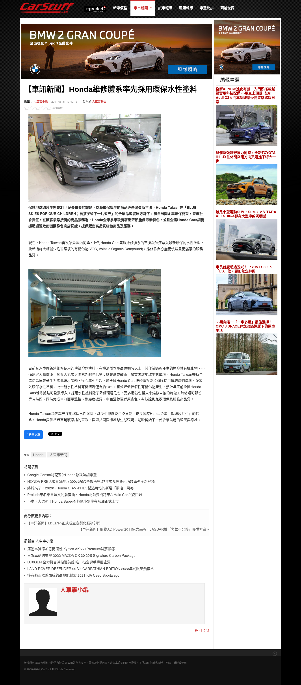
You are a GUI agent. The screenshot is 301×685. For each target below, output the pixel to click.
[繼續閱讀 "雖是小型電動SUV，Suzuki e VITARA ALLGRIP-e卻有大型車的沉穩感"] (246, 240)
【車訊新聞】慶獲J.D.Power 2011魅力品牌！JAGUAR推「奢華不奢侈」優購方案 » (144, 529)
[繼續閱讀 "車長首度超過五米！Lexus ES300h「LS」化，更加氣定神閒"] (246, 295)
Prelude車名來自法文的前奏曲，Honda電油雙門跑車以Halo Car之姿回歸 (84, 494)
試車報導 (165, 7)
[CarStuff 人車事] (47, 2)
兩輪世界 (227, 7)
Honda (38, 454)
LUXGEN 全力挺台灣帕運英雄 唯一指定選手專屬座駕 (69, 562)
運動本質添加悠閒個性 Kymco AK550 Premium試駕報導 (71, 549)
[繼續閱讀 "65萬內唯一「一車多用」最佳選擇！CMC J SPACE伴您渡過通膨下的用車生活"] (246, 354)
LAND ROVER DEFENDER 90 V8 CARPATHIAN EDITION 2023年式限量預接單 (90, 569)
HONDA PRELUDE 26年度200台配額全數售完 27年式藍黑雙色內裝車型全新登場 (91, 481)
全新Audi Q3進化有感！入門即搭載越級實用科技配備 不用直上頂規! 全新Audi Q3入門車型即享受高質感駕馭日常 (245, 95)
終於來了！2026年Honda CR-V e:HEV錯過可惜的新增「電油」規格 (80, 488)
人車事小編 (40, 101)
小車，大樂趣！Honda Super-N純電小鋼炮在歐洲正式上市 (73, 501)
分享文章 (33, 434)
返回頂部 (202, 630)
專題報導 (186, 7)
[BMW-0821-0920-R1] (247, 46)
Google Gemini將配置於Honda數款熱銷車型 (62, 475)
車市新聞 (141, 7)
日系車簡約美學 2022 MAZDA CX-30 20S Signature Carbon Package (81, 555)
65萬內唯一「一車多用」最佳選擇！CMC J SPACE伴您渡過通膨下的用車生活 (245, 326)
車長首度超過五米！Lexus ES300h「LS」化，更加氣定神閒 (244, 269)
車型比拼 (207, 7)
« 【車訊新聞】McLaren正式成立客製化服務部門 (62, 523)
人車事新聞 (99, 101)
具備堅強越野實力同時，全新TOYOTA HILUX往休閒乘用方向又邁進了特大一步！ (246, 156)
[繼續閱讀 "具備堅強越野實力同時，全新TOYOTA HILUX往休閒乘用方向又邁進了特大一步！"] (246, 185)
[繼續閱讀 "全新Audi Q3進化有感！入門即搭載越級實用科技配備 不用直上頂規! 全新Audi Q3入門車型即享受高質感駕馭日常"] (246, 125)
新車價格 (120, 7)
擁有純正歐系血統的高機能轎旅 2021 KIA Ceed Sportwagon (74, 575)
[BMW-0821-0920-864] (116, 51)
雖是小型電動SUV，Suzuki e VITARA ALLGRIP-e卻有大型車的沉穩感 (246, 214)
